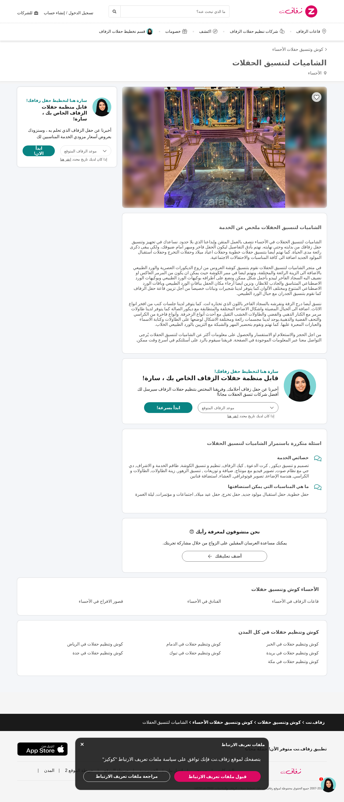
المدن (48, 770)
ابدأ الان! (39, 151)
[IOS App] (42, 749)
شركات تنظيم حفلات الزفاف (254, 31)
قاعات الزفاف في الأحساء (295, 601)
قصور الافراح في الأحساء (101, 601)
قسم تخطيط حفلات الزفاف (122, 31)
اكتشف (205, 31)
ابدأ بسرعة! (168, 407)
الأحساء (315, 73)
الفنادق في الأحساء (204, 601)
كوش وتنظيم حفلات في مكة (293, 661)
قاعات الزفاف (308, 31)
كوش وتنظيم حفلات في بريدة (292, 653)
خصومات (173, 31)
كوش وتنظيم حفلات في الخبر (292, 644)
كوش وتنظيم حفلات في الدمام (193, 644)
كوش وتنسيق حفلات (279, 722)
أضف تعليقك (228, 556)
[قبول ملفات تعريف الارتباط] (82, 744)
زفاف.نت (315, 722)
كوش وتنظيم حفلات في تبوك (195, 653)
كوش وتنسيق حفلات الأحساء (297, 49)
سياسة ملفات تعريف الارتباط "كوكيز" (139, 759)
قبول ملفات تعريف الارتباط (217, 776)
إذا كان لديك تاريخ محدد (250, 416)
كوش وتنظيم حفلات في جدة (98, 653)
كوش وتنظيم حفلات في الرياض (95, 644)
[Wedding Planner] (300, 391)
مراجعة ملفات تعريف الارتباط (127, 776)
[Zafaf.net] (284, 11)
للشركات (25, 12)
